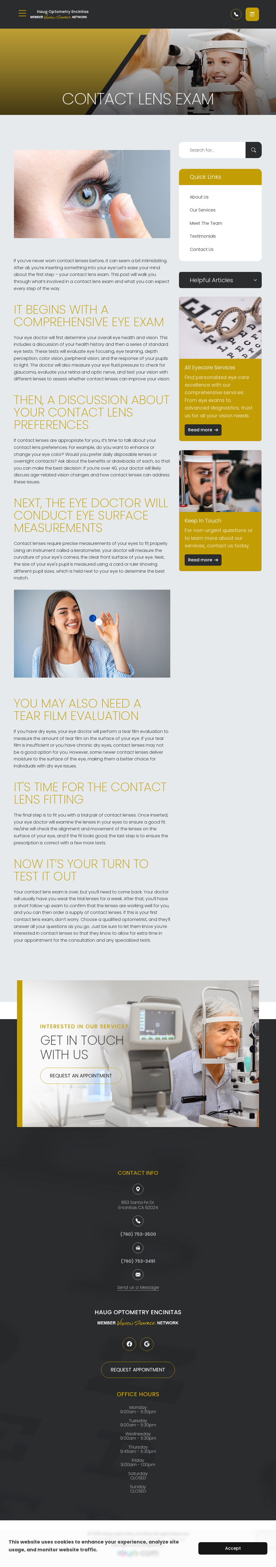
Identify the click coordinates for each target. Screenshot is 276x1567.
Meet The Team (206, 223)
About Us (199, 197)
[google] (147, 1344)
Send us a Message (138, 1288)
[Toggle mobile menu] (22, 13)
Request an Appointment (81, 1075)
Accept (233, 1548)
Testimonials (203, 236)
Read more (200, 430)
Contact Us (201, 249)
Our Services (203, 210)
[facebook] (129, 1344)
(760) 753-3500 (138, 1234)
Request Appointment (138, 1369)
